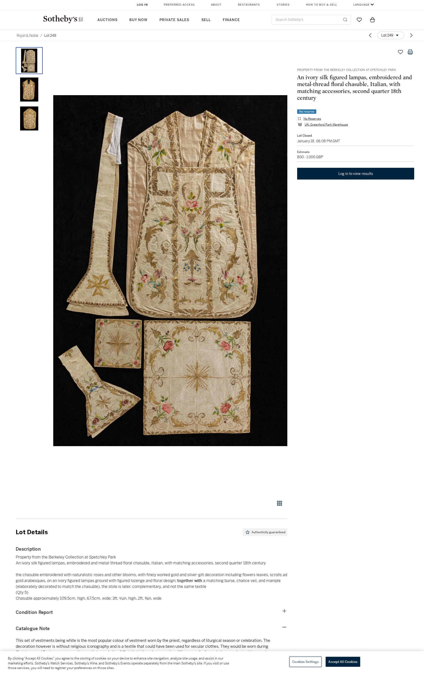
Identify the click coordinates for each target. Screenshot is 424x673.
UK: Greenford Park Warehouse (326, 125)
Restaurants (249, 4)
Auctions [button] (107, 20)
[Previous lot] (370, 35)
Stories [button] (283, 4)
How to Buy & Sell (321, 4)
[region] (212, 662)
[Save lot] (400, 52)
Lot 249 (50, 35)
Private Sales (174, 20)
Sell (206, 20)
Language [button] (361, 4)
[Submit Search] (345, 20)
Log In (142, 4)
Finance (231, 20)
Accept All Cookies (342, 662)
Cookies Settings (305, 662)
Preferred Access (179, 4)
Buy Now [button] (138, 20)
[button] (170, 270)
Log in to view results (355, 173)
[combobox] (311, 20)
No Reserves (312, 119)
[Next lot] (411, 35)
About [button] (216, 4)
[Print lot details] (410, 52)
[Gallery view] (279, 503)
